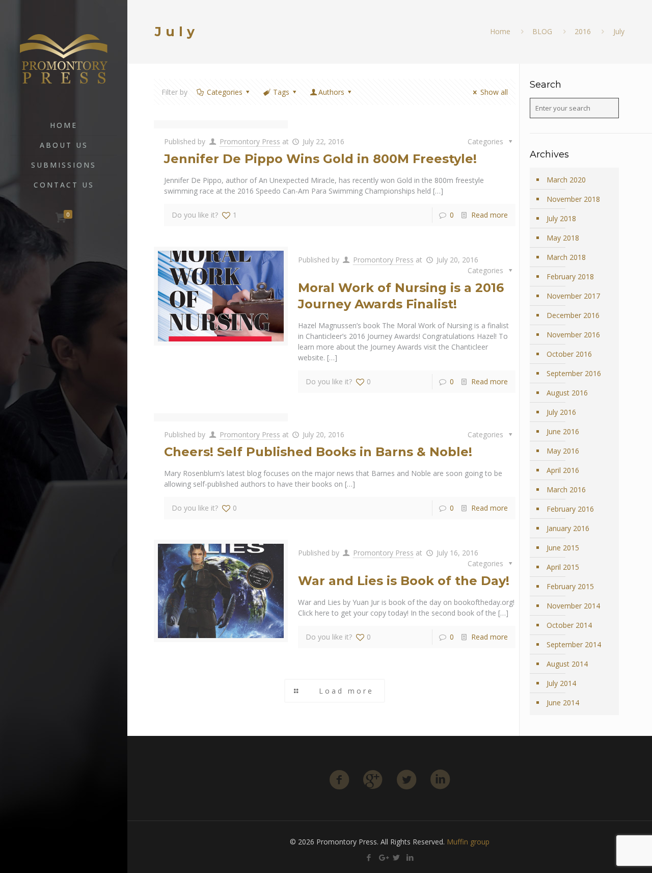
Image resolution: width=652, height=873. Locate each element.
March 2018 (566, 257)
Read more (489, 215)
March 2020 (566, 179)
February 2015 (570, 586)
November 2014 (573, 606)
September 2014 (574, 644)
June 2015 (563, 547)
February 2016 (570, 509)
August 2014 (567, 664)
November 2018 (573, 199)
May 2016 (563, 451)
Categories (224, 92)
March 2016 (566, 489)
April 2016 (563, 470)
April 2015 (563, 567)
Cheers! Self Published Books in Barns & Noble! (318, 451)
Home (500, 31)
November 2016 (573, 334)
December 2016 (573, 315)
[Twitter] (70, 859)
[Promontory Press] (63, 58)
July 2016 (561, 412)
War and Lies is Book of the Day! (403, 580)
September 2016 (574, 373)
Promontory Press (250, 141)
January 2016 (568, 528)
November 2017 (573, 296)
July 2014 (561, 683)
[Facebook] (43, 859)
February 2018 (570, 276)
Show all (494, 92)
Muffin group (468, 841)
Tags (281, 92)
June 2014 (563, 702)
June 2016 (563, 431)
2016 (583, 31)
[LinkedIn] (84, 859)
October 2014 (569, 625)
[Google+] (56, 859)
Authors (331, 92)
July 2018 (561, 218)
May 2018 (563, 238)
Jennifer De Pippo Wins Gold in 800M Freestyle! (320, 158)
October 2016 (569, 354)
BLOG (542, 31)
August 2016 (567, 393)
